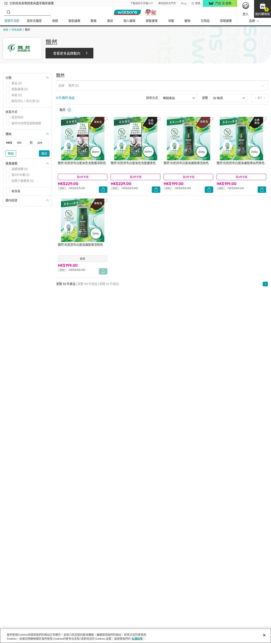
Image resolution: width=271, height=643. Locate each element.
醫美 (94, 21)
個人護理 (129, 21)
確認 (44, 153)
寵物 (187, 21)
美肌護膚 (74, 21)
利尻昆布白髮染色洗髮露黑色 (133, 163)
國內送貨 (11, 200)
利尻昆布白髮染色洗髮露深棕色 (82, 163)
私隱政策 (137, 638)
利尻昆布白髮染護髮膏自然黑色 (241, 163)
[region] (135, 635)
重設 (11, 153)
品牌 (252, 21)
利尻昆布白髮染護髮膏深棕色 (80, 245)
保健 (55, 21)
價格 (8, 134)
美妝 (110, 21)
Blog (183, 3)
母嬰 (171, 21)
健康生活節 (11, 21)
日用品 (205, 21)
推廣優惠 (11, 163)
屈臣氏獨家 (34, 21)
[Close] (69, 110)
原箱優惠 (226, 21)
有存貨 (15, 191)
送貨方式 (11, 112)
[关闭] (264, 635)
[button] (262, 9)
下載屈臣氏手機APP (141, 3)
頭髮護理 (152, 21)
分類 (8, 78)
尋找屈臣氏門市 (167, 3)
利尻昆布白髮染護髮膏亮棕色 (186, 163)
